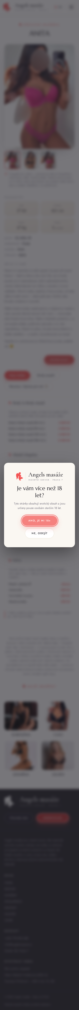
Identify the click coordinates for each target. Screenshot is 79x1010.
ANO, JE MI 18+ (39, 520)
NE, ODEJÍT (39, 533)
